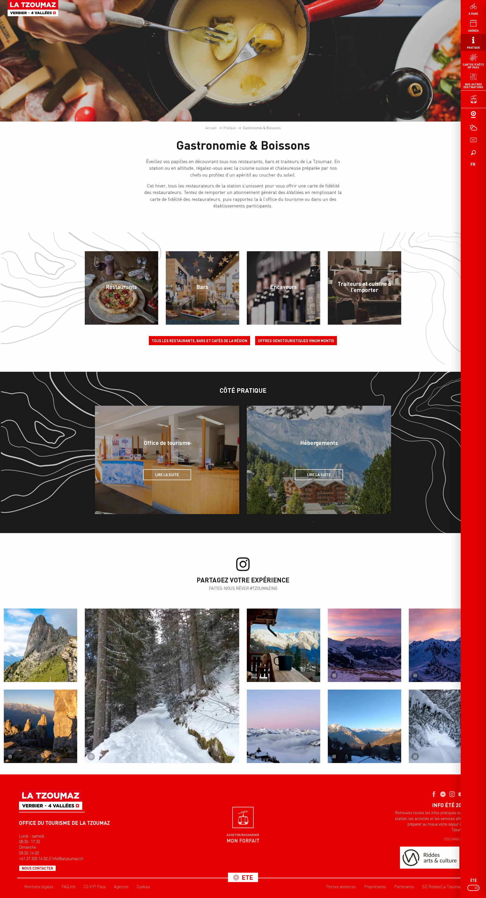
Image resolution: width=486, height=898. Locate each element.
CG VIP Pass (95, 886)
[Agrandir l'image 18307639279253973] (445, 645)
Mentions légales (38, 886)
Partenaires (404, 886)
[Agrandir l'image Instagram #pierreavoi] (40, 645)
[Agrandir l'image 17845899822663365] (364, 726)
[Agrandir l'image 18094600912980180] (162, 686)
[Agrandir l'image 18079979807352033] (283, 645)
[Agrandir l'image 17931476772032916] (283, 726)
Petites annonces (341, 886)
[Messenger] (443, 795)
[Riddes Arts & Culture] (429, 858)
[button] (473, 152)
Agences (121, 886)
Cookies (143, 886)
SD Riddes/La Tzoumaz (442, 886)
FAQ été (68, 886)
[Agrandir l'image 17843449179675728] (445, 726)
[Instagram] (452, 795)
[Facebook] (434, 795)
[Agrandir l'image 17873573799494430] (364, 645)
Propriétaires (375, 886)
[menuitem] (33, 8)
